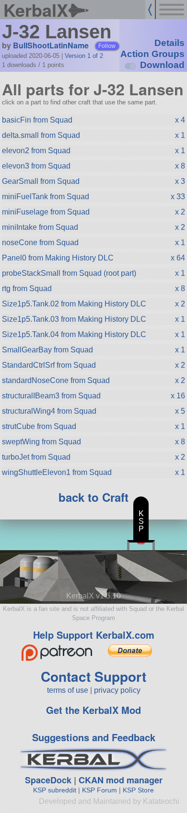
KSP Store (138, 790)
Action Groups (152, 54)
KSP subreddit (54, 790)
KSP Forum (99, 790)
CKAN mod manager (121, 780)
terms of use (67, 690)
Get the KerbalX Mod (93, 710)
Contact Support (93, 676)
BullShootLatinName (51, 45)
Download (162, 65)
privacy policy (117, 690)
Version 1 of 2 (84, 55)
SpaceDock (48, 780)
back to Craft (93, 497)
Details (169, 43)
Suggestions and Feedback (93, 737)
